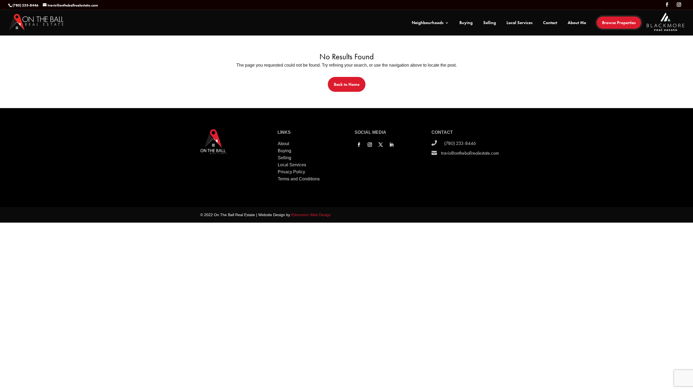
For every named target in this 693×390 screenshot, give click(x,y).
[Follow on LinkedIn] (391, 144)
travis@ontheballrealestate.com (470, 153)
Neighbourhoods (427, 23)
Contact (550, 23)
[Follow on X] (380, 144)
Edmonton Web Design (311, 215)
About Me (577, 23)
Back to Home (346, 84)
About (283, 143)
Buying (466, 23)
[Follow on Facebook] (359, 144)
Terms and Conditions (299, 179)
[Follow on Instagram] (369, 144)
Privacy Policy (291, 172)
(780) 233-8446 (460, 143)
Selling (489, 23)
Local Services (519, 23)
